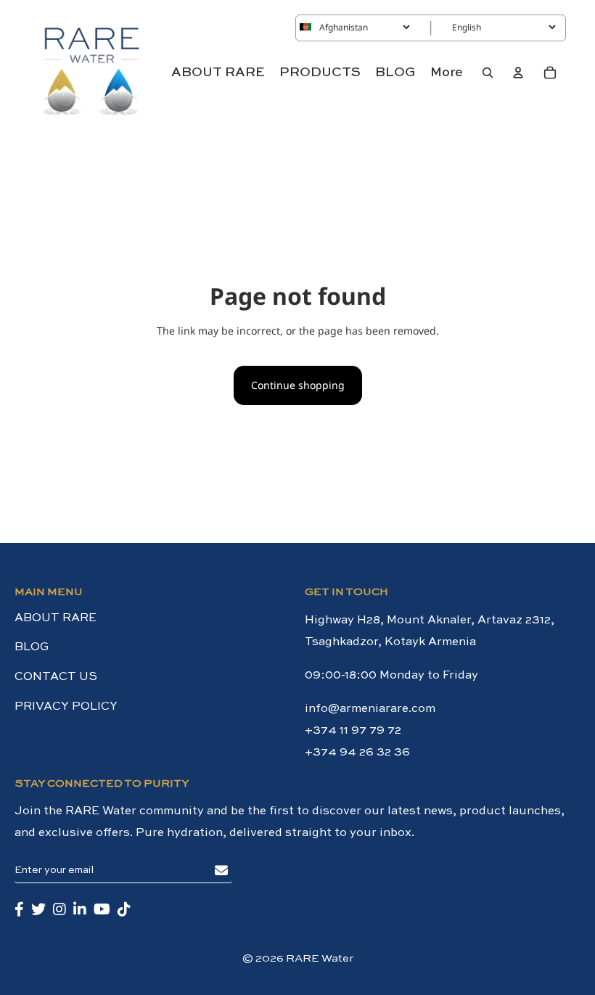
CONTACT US (56, 677)
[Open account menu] (518, 73)
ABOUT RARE (56, 618)
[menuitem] (446, 73)
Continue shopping (298, 385)
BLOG (32, 647)
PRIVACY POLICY (66, 707)
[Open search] (488, 73)
